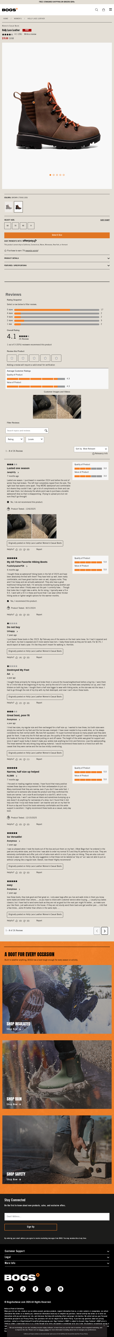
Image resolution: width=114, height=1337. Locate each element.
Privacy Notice (44, 1330)
